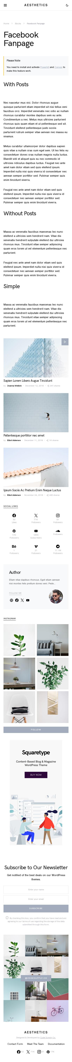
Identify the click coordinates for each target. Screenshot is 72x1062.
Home (6, 23)
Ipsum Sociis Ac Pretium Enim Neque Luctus (32, 490)
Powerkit (44, 67)
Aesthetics (36, 5)
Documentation (56, 1044)
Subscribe (36, 908)
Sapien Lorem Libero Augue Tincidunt (27, 381)
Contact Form (15, 1044)
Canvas (58, 67)
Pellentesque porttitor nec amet (23, 435)
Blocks (18, 23)
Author (15, 572)
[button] (67, 5)
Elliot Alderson (14, 440)
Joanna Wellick (14, 385)
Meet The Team (35, 1044)
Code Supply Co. (48, 1037)
